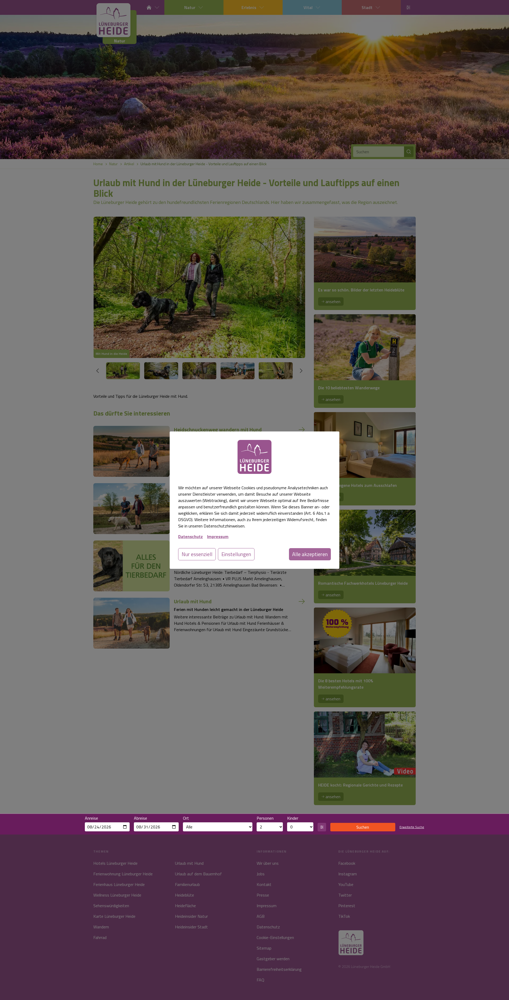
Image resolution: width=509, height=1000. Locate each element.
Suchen (362, 827)
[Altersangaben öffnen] (322, 827)
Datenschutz (190, 536)
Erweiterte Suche (412, 827)
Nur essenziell (197, 554)
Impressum (218, 536)
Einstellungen (236, 554)
